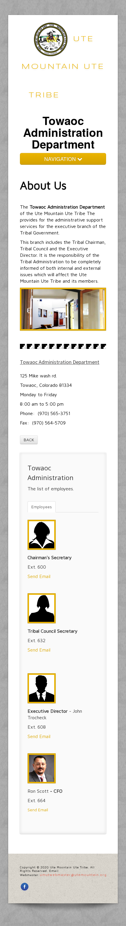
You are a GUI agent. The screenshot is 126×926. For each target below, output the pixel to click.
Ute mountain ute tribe (63, 67)
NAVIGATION (60, 158)
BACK (29, 439)
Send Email (39, 576)
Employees (41, 506)
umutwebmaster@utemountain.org (73, 874)
